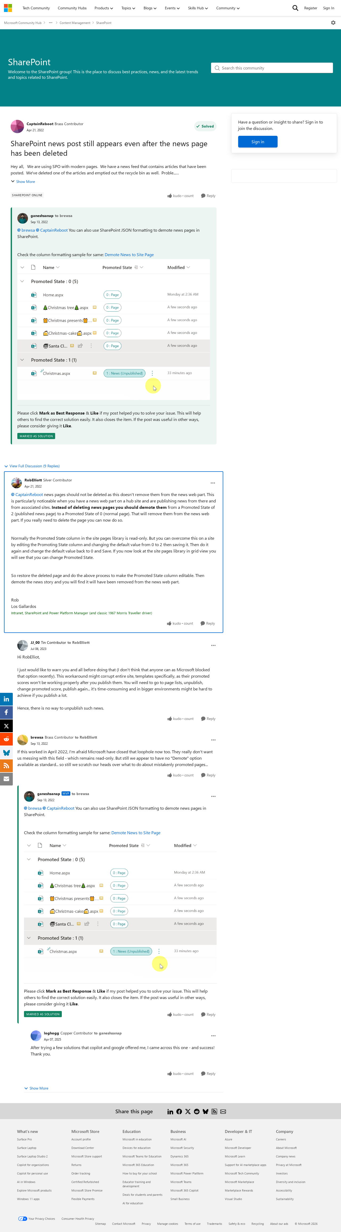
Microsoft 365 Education (138, 1165)
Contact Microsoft (123, 1224)
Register (310, 7)
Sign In (328, 7)
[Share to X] (188, 1111)
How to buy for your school (140, 1173)
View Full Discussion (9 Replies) (35, 465)
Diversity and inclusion (290, 1182)
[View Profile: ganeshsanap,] (22, 218)
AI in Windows (26, 1182)
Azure (228, 1139)
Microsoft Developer (238, 1148)
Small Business (180, 1199)
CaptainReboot (40, 123)
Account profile (81, 1139)
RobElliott (33, 479)
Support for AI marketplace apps (245, 1165)
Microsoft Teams (181, 1182)
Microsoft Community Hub (23, 23)
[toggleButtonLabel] (333, 22)
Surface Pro (24, 1139)
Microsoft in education (137, 1139)
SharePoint (103, 23)
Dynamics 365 (179, 1156)
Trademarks (214, 1224)
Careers (281, 1139)
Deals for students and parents (143, 1195)
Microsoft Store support (86, 1156)
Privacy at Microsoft (289, 1165)
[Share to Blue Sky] (205, 1111)
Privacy (146, 1224)
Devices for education (137, 1148)
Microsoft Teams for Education (142, 1156)
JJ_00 (35, 642)
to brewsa (63, 215)
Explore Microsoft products (34, 1190)
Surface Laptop (26, 1148)
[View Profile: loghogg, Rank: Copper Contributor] (36, 1035)
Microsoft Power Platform (186, 1173)
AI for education (133, 1203)
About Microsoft (286, 1148)
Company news (285, 1156)
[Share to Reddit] (197, 1111)
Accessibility (284, 1190)
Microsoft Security (182, 1148)
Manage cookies (167, 1224)
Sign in (257, 141)
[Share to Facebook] (179, 1111)
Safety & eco (237, 1224)
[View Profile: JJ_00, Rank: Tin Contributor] (22, 645)
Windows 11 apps (28, 1199)
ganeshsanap (42, 215)
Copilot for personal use (32, 1173)
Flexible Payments (83, 1199)
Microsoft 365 (179, 1165)
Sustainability (285, 1199)
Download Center (82, 1148)
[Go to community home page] (8, 8)
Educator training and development (137, 1184)
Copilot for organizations (33, 1165)
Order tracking (80, 1173)
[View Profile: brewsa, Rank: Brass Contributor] (22, 740)
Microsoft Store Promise (87, 1190)
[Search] (295, 8)
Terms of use (193, 1224)
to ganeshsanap (108, 1032)
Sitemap (100, 1224)
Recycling (257, 1224)
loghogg (51, 1032)
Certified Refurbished (85, 1182)
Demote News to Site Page (129, 254)
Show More (25, 181)
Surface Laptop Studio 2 (32, 1156)
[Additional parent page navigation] (50, 22)
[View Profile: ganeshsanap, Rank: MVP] (29, 796)
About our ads (279, 1224)
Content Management (75, 23)
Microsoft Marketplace (239, 1182)
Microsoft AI (178, 1139)
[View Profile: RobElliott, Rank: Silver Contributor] (16, 483)
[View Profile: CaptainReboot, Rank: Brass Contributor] (17, 126)
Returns (76, 1165)
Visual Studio (233, 1199)
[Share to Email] (223, 1111)
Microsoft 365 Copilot (184, 1190)
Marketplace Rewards (239, 1190)
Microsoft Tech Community (242, 1173)
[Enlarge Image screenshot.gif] (113, 329)
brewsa (28, 230)
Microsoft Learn (235, 1156)
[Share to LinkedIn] (170, 1111)
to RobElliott (78, 642)
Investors (282, 1173)
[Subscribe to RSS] (214, 1111)
